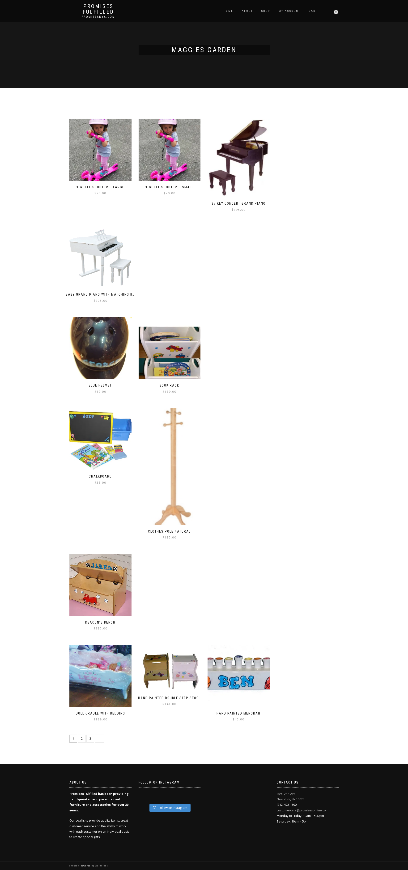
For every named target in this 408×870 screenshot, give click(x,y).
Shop (265, 11)
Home (228, 11)
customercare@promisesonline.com (302, 810)
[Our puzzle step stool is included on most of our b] (162, 797)
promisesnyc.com (98, 16)
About (247, 11)
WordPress (101, 865)
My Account (289, 11)
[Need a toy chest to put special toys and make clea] (177, 797)
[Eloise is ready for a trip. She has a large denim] (192, 797)
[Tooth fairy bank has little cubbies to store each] (147, 797)
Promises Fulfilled (98, 9)
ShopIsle (75, 865)
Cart (313, 11)
